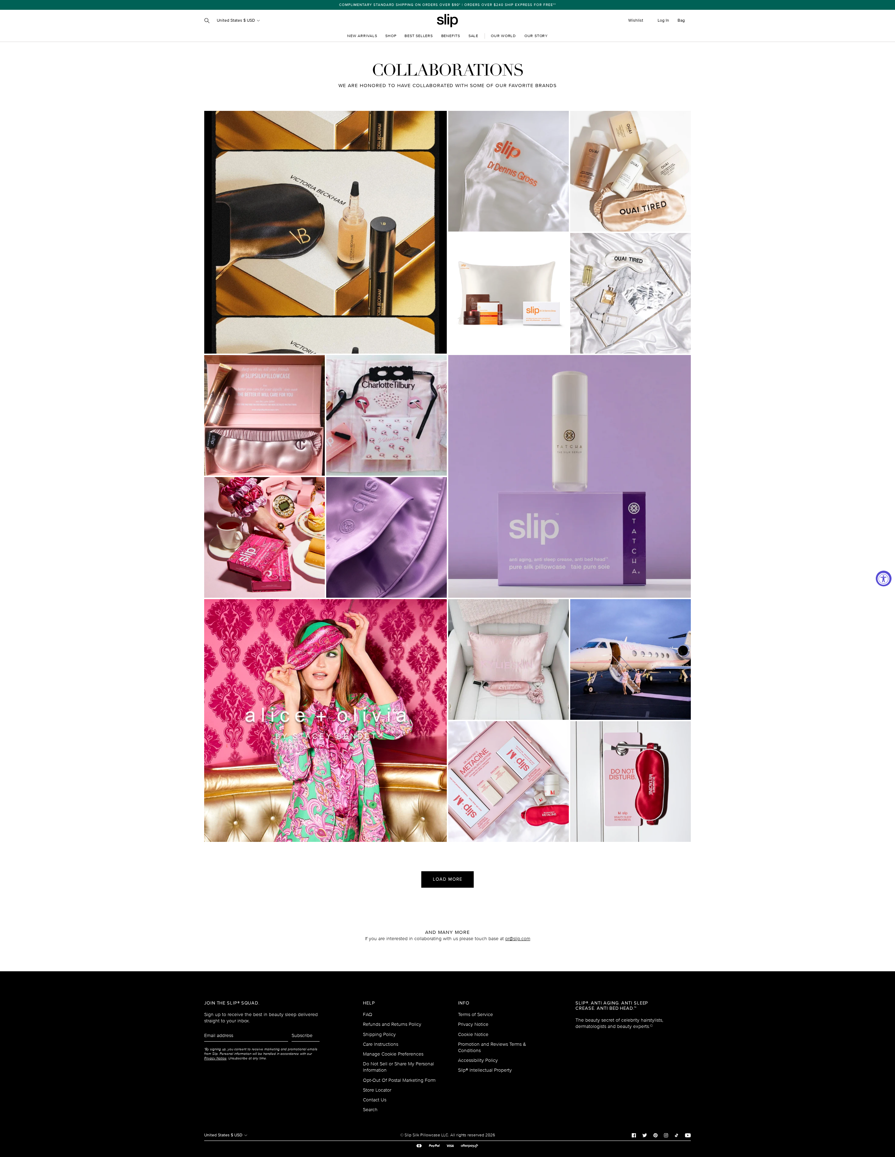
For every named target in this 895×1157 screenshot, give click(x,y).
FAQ (367, 1014)
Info (464, 1003)
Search (370, 1110)
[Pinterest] (655, 1135)
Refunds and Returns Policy (392, 1024)
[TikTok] (676, 1135)
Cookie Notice (473, 1034)
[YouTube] (687, 1135)
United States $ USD (236, 20)
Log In (663, 20)
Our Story (536, 36)
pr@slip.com (517, 939)
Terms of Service (475, 1014)
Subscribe (302, 1035)
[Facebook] (633, 1135)
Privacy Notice (473, 1024)
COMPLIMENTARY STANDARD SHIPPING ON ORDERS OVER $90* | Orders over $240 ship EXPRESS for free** (447, 5)
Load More (447, 879)
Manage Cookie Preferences (393, 1054)
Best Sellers (418, 36)
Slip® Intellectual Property (485, 1070)
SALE (473, 36)
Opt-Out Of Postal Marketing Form (399, 1080)
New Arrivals (362, 36)
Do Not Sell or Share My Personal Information (398, 1067)
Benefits (450, 36)
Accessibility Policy (478, 1060)
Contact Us (374, 1100)
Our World (503, 36)
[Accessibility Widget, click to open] (884, 579)
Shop (390, 36)
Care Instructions (380, 1044)
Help (369, 1003)
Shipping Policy (379, 1034)
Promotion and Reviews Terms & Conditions (492, 1047)
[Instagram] (666, 1135)
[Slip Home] (447, 20)
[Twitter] (645, 1135)
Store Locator (377, 1090)
